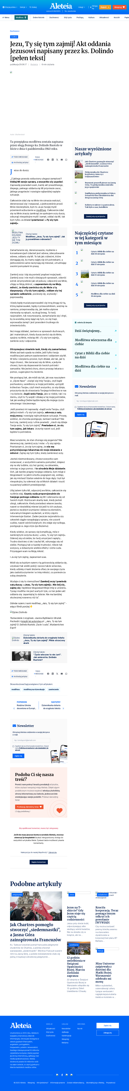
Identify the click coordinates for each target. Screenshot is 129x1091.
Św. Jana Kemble (70, 11)
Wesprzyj (118, 7)
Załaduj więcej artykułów (95, 216)
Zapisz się (18, 756)
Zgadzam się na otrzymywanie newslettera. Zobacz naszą (32, 748)
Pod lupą (80, 17)
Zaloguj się (94, 7)
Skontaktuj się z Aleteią (95, 1083)
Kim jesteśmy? (42, 1083)
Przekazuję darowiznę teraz (28, 807)
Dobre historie (38, 17)
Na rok (79, 1028)
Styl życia (68, 17)
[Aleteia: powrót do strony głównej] (61, 6)
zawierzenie (54, 689)
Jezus (72, 895)
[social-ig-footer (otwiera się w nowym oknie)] (72, 1075)
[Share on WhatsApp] (66, 160)
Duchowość (54, 17)
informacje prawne (57, 1083)
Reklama (65, 1043)
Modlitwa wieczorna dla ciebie (93, 342)
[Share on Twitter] (57, 160)
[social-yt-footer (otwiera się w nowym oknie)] (57, 1075)
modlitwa (16, 689)
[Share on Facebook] (48, 160)
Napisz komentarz (39, 862)
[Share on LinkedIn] (53, 160)
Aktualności (104, 17)
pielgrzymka (17, 895)
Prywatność (110, 1083)
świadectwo (102, 895)
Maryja (100, 951)
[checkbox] (13, 746)
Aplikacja (65, 1032)
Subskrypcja (66, 1035)
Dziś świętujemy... (88, 331)
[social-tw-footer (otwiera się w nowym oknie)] (67, 1075)
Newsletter (66, 1028)
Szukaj (34, 7)
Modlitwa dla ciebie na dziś (92, 368)
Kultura (91, 17)
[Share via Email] (62, 160)
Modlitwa (19, 17)
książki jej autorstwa (31, 621)
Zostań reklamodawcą (75, 1083)
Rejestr (104, 7)
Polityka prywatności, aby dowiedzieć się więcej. (32, 749)
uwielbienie (74, 945)
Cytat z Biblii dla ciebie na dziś (92, 355)
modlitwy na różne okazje (34, 689)
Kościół (117, 17)
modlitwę (41, 210)
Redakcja (34, 64)
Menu (7, 17)
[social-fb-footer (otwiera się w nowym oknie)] (62, 1075)
